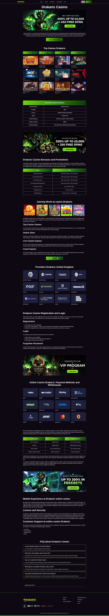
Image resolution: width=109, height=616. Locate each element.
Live (46, 52)
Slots (77, 52)
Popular (29, 52)
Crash (61, 52)
